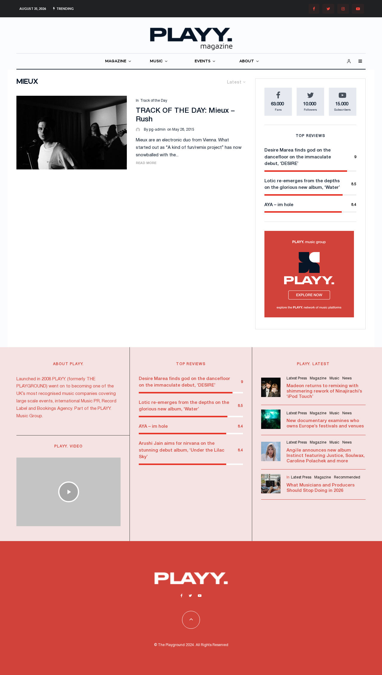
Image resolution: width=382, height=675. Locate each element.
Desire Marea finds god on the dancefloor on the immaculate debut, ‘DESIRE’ (297, 157)
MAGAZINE (115, 61)
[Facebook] (314, 9)
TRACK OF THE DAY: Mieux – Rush (185, 115)
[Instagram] (343, 9)
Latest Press (296, 378)
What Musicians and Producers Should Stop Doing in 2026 (320, 488)
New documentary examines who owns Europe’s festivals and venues (325, 423)
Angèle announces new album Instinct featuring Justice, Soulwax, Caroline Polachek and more (325, 455)
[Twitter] (328, 9)
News (347, 378)
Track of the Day (153, 100)
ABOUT (246, 61)
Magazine (318, 378)
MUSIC (156, 61)
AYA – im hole (278, 205)
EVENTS (202, 61)
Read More (146, 163)
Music (334, 378)
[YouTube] (358, 9)
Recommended (347, 477)
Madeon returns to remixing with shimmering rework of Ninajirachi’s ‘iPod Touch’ (324, 391)
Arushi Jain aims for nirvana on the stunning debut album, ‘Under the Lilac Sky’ (181, 450)
